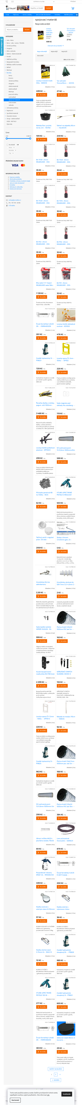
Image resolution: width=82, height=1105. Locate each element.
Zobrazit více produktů (55, 45)
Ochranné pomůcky (12, 108)
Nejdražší (64, 52)
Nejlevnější (54, 52)
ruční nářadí (12, 97)
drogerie (11, 84)
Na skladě (14, 145)
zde (48, 1095)
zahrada (11, 105)
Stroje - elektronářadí (13, 119)
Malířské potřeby (12, 59)
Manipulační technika (13, 62)
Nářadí (8, 67)
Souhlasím (67, 1094)
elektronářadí (13, 89)
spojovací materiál (14, 100)
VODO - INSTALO (11, 121)
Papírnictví (10, 111)
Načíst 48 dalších (56, 1069)
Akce (11, 148)
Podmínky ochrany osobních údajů (20, 181)
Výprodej (9, 124)
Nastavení (15, 1100)
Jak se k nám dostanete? (17, 183)
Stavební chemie (12, 116)
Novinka (12, 150)
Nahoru (56, 1080)
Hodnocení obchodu (16, 189)
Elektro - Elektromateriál (14, 54)
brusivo (11, 78)
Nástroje (9, 70)
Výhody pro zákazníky (16, 187)
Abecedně (40, 56)
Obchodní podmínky (16, 179)
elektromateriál (13, 86)
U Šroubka (12, 206)
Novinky (9, 73)
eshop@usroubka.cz (15, 200)
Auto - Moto (10, 40)
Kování (9, 57)
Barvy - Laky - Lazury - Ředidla (15, 43)
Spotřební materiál (12, 113)
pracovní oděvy (13, 94)
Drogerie (9, 49)
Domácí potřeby (11, 46)
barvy (10, 76)
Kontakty (12, 185)
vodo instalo (12, 103)
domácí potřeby (13, 81)
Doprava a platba (39, 2)
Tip (11, 153)
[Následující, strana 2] (56, 1074)
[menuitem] (7, 14)
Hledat (48, 8)
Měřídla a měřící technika (14, 65)
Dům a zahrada (11, 51)
